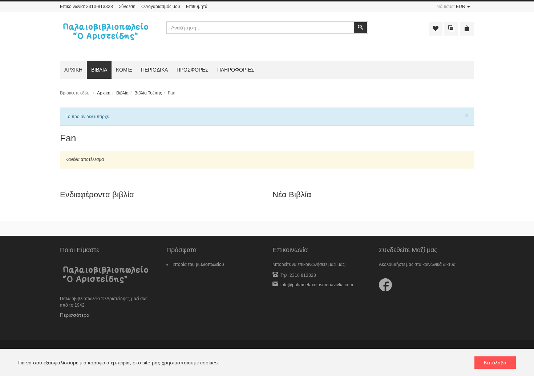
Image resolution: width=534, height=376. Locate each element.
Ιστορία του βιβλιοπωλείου (198, 264)
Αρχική (103, 93)
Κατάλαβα (495, 362)
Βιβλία (122, 93)
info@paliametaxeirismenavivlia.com (316, 284)
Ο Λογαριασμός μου (160, 6)
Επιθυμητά (196, 6)
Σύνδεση (127, 6)
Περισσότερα (74, 315)
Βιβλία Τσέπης (148, 93)
